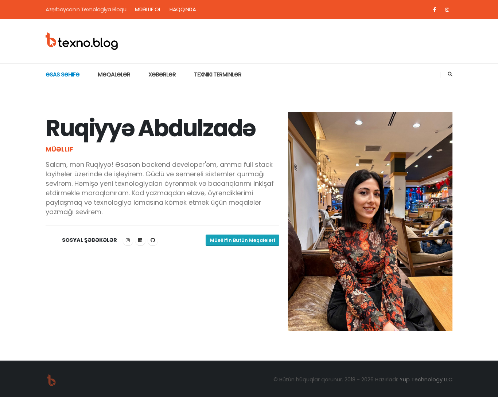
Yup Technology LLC (426, 379)
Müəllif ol (148, 9)
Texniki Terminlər (217, 74)
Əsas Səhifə (62, 74)
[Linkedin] (140, 240)
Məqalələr (114, 74)
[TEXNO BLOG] (82, 40)
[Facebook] (434, 10)
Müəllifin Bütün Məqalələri (242, 240)
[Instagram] (447, 10)
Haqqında (183, 9)
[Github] (153, 240)
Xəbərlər (162, 74)
